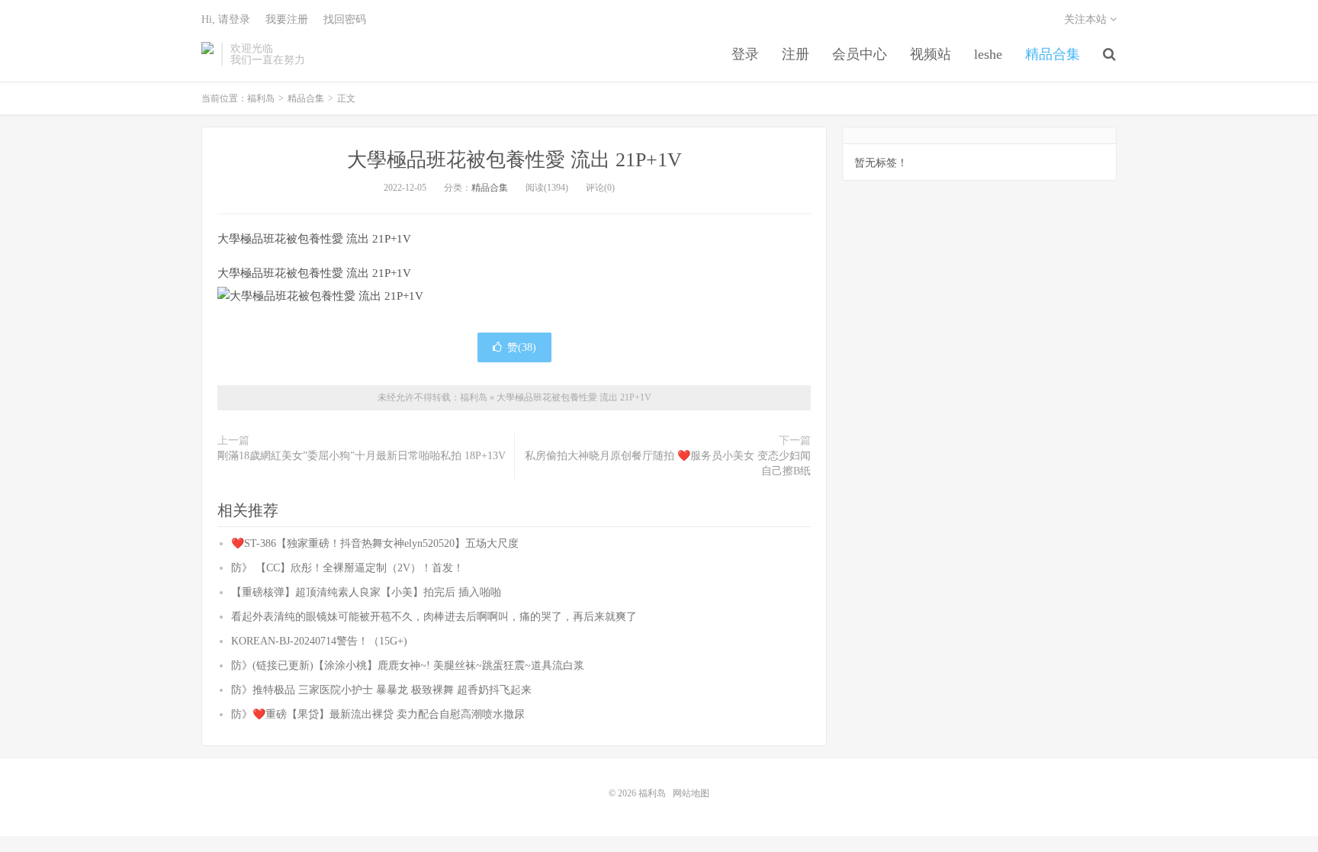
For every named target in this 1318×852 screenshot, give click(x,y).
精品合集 (1052, 54)
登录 (745, 54)
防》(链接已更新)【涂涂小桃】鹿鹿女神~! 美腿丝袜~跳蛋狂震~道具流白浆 (407, 665)
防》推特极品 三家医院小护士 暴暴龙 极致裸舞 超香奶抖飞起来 (381, 690)
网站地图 (691, 793)
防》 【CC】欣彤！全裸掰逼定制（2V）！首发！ (347, 568)
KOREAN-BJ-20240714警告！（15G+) (319, 641)
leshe (988, 54)
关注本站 (1087, 19)
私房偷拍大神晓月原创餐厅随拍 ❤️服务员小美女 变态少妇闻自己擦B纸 (668, 463)
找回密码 (344, 19)
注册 (795, 54)
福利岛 (207, 54)
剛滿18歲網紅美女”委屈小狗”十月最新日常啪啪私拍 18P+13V (361, 455)
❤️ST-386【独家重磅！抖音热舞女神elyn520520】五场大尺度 (375, 543)
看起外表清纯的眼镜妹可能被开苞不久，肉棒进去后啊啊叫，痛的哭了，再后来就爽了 (434, 616)
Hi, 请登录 (225, 19)
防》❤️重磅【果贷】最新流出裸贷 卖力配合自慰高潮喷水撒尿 (378, 714)
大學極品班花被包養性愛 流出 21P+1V (514, 160)
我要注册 (286, 19)
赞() (521, 347)
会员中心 (859, 54)
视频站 (930, 54)
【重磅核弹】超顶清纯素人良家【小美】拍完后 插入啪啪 (366, 592)
